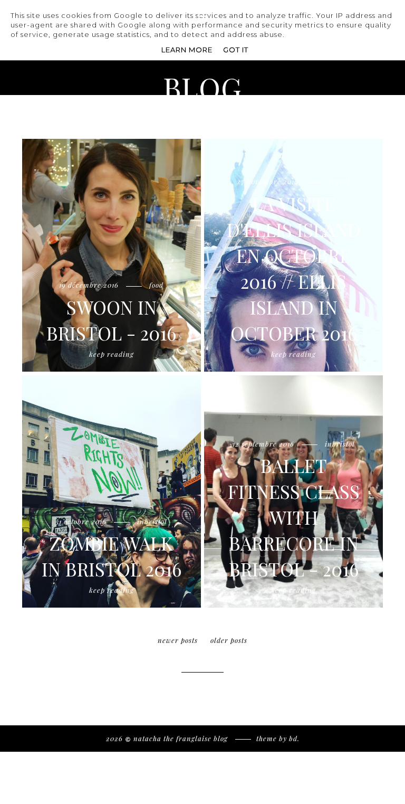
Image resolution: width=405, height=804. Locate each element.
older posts (228, 640)
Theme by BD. (278, 738)
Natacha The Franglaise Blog (181, 738)
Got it (235, 49)
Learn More (187, 49)
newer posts (178, 640)
